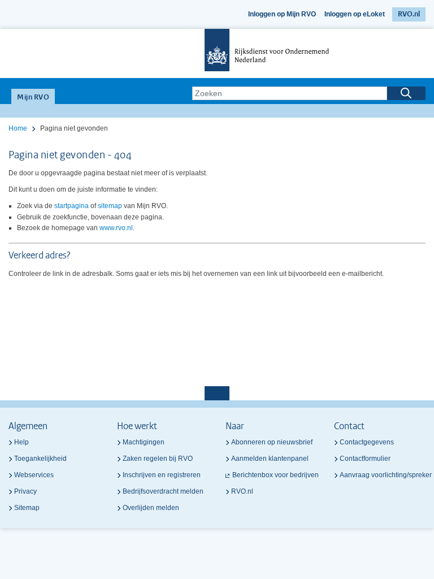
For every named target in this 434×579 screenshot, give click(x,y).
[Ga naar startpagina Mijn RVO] (217, 53)
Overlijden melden (151, 508)
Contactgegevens (367, 442)
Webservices (34, 475)
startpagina (71, 206)
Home (17, 128)
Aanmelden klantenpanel (270, 459)
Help (21, 442)
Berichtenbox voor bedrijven (275, 475)
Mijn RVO (33, 97)
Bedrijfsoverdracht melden (163, 491)
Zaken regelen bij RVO (158, 459)
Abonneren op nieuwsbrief (272, 442)
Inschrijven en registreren (162, 475)
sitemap (110, 206)
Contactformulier (365, 459)
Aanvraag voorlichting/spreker (386, 475)
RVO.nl (409, 14)
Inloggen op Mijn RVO (282, 14)
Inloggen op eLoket (354, 14)
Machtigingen (143, 442)
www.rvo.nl (116, 228)
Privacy (25, 491)
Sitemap (27, 508)
